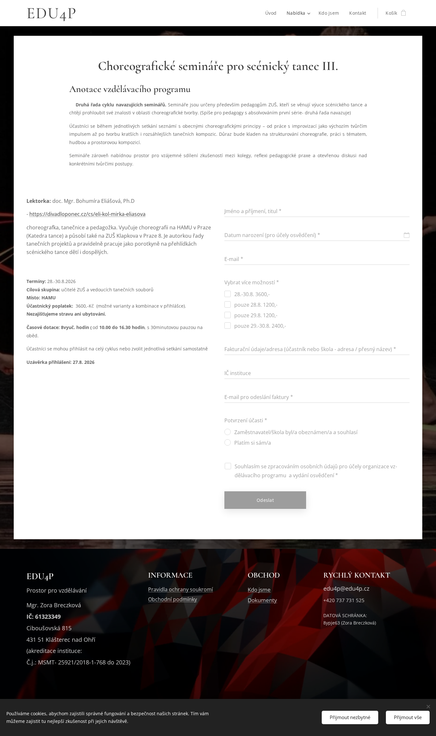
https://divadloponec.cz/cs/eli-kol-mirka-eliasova (87, 214)
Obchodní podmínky (172, 599)
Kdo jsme (259, 589)
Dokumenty (262, 600)
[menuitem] (273, 13)
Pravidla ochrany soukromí (180, 589)
